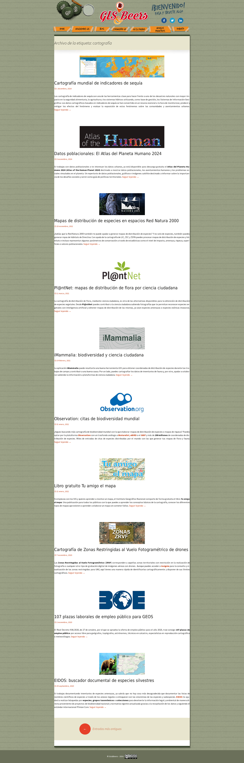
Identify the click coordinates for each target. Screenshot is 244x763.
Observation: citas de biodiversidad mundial (97, 418)
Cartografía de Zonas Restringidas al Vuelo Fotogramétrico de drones (121, 549)
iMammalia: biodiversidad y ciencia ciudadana (99, 354)
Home (62, 28)
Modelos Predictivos (160, 30)
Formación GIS (119, 29)
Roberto (180, 28)
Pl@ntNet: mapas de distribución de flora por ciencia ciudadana (116, 287)
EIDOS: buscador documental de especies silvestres (104, 680)
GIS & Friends (139, 29)
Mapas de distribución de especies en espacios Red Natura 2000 (116, 220)
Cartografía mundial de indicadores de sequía (98, 83)
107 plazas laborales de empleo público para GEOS (103, 616)
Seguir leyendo (62, 109)
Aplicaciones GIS (82, 29)
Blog (102, 28)
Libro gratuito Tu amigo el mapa (85, 485)
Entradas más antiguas (102, 729)
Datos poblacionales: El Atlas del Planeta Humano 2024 (108, 153)
